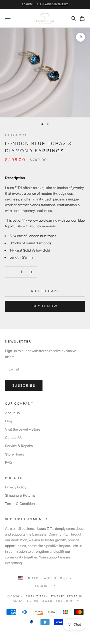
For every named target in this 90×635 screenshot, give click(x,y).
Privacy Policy (15, 487)
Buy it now (45, 306)
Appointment (56, 4)
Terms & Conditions (20, 503)
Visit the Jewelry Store (22, 429)
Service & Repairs (19, 446)
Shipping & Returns (20, 495)
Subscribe (23, 385)
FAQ (8, 462)
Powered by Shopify (59, 601)
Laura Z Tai (17, 135)
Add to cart (45, 291)
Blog (8, 421)
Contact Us (13, 437)
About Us (12, 413)
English (42, 586)
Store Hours (14, 454)
